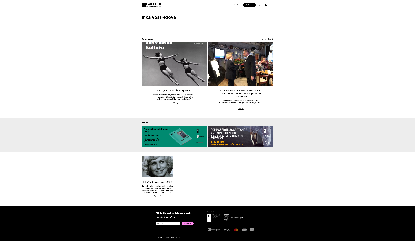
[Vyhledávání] (260, 5)
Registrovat (249, 5)
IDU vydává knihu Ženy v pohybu (174, 90)
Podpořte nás (234, 5)
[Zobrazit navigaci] (271, 5)
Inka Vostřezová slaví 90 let (157, 181)
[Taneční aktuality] (151, 5)
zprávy (174, 102)
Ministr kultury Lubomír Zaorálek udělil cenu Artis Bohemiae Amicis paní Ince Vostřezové (240, 93)
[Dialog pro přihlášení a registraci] (266, 5)
